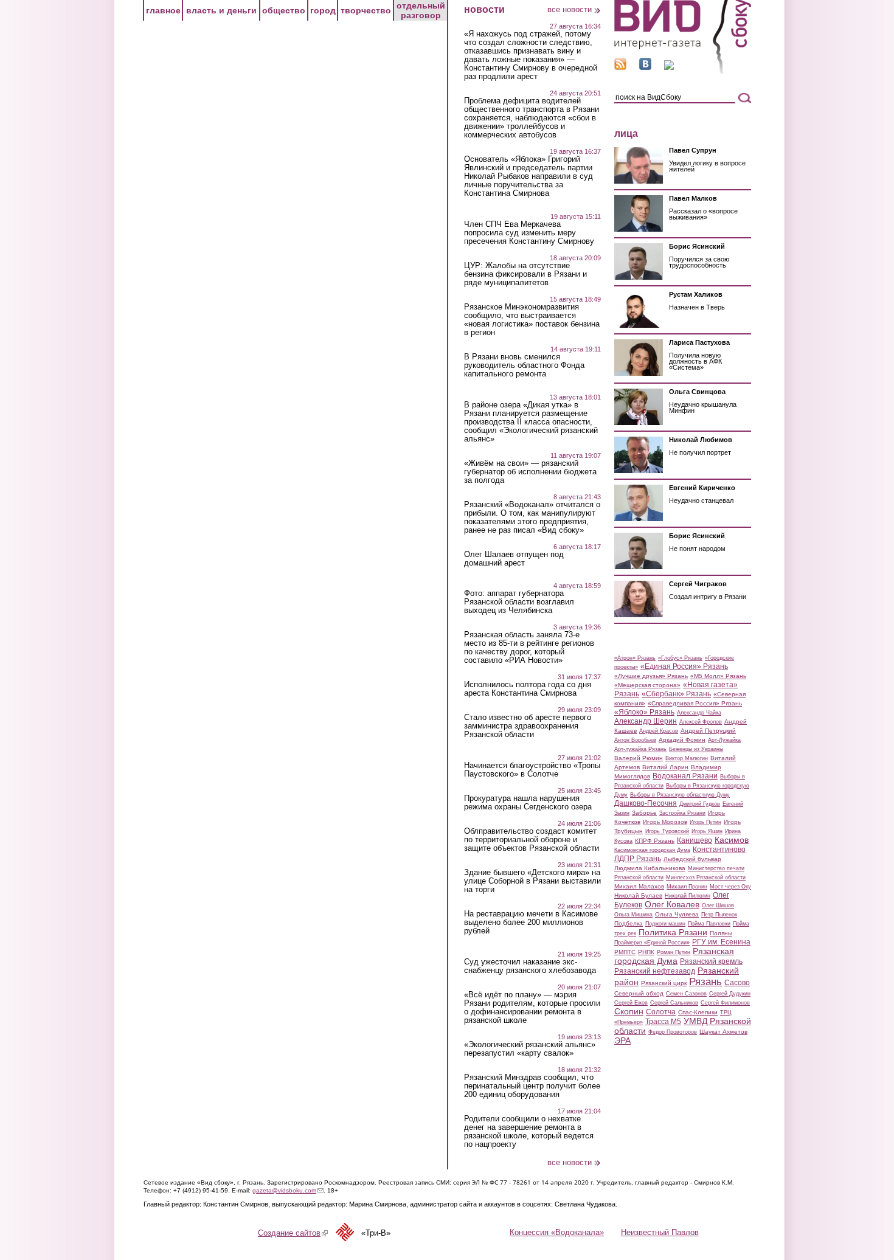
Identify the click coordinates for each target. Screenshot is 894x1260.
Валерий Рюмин (638, 758)
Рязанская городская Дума (674, 956)
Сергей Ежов (631, 1003)
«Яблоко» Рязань (644, 712)
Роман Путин (673, 952)
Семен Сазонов (686, 994)
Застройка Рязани (682, 813)
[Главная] (682, 72)
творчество (366, 10)
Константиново (719, 849)
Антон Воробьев (635, 740)
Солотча (661, 1012)
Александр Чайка (699, 713)
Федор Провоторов (672, 1032)
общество (283, 10)
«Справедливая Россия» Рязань (695, 703)
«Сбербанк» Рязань (676, 694)
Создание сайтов (293, 1233)
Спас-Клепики (698, 1012)
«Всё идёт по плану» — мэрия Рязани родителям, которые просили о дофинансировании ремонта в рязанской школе (532, 1008)
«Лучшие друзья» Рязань (651, 676)
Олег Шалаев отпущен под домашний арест (514, 558)
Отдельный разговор (421, 10)
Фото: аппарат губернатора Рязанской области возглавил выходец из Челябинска (519, 602)
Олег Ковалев (672, 904)
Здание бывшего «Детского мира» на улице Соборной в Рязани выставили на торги (532, 881)
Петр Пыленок (719, 915)
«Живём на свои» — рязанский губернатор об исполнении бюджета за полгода (530, 472)
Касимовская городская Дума (652, 850)
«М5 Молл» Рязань (718, 676)
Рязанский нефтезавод (654, 971)
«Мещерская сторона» (647, 685)
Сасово (737, 982)
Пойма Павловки (709, 924)
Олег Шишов (718, 905)
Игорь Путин (705, 822)
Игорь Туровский (667, 831)
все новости (569, 9)
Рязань (705, 981)
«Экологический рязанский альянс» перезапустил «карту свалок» (529, 1049)
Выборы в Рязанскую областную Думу (680, 795)
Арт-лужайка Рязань (640, 749)
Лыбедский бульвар (692, 859)
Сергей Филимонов (725, 1003)
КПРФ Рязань (654, 840)
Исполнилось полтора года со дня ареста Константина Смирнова (527, 689)
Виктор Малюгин (686, 758)
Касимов (732, 840)
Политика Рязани (673, 932)
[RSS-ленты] (620, 67)
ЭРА (622, 1040)
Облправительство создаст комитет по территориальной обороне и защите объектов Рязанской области (531, 840)
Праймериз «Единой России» (652, 943)
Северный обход (639, 993)
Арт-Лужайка (724, 740)
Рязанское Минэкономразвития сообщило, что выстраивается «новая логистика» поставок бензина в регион (532, 320)
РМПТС (625, 952)
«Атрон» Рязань (635, 658)
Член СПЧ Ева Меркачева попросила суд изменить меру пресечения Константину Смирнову (529, 233)
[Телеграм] (669, 67)
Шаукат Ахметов (723, 1031)
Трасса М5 (663, 1021)
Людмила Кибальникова (649, 868)
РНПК (646, 952)
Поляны (721, 933)
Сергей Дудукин (729, 994)
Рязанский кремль (711, 961)
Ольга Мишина (633, 915)
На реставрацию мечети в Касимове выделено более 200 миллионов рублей (531, 922)
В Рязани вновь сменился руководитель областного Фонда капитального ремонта (524, 365)
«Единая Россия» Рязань (684, 666)
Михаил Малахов (639, 886)
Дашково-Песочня (645, 803)
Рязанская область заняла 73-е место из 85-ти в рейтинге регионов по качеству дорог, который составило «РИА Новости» (529, 648)
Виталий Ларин (665, 767)
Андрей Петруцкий (708, 730)
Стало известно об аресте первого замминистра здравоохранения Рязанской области (527, 726)
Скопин (628, 1011)
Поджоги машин (665, 924)
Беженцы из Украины (696, 749)
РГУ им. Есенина (721, 942)
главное (163, 10)
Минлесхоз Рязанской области (706, 877)
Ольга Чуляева (677, 914)
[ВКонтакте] (645, 67)
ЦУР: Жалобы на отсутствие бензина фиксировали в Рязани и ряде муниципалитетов (525, 274)
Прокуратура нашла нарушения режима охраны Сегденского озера (528, 802)
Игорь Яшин (706, 831)
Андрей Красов (658, 731)
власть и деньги (221, 10)
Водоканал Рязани (685, 776)
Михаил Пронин (687, 887)
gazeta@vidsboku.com (288, 1190)
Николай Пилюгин (687, 896)
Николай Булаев (638, 895)
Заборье (644, 812)
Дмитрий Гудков (699, 804)
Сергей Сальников (674, 1003)
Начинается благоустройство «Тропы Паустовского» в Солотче (532, 769)
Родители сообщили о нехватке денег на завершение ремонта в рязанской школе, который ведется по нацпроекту (529, 1132)
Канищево (694, 840)
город (323, 10)
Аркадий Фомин (682, 739)
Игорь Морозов (665, 822)
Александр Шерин (645, 721)
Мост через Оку (730, 887)
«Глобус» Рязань (680, 658)
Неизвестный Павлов (660, 1232)
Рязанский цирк (664, 983)
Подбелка (628, 923)
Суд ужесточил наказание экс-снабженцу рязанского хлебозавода (530, 966)
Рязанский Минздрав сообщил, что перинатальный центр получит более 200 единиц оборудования (532, 1086)
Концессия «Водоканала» (557, 1232)
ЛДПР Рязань (637, 858)
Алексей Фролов (700, 722)
